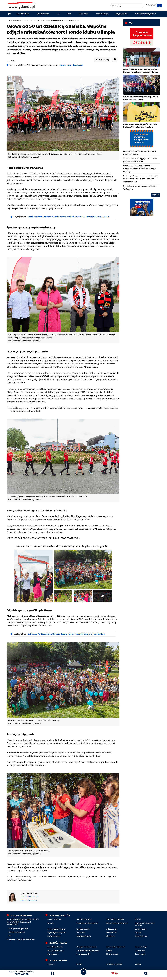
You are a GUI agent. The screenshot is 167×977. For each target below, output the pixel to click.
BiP (10, 936)
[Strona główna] (9, 14)
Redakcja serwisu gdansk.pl (18, 929)
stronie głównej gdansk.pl (71, 65)
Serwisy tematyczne (145, 13)
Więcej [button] (154, 194)
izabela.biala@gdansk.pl (29, 896)
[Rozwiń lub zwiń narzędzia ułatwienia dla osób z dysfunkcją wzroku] (145, 973)
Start (9, 20)
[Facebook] (52, 973)
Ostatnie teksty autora (28, 900)
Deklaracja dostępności (17, 932)
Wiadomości (17, 20)
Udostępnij (104, 59)
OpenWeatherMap (28, 939)
